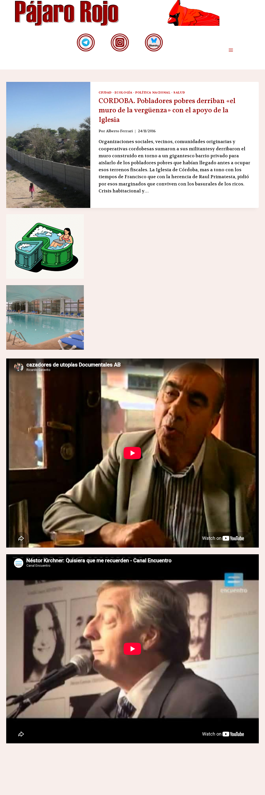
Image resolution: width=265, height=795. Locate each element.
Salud (179, 92)
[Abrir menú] (230, 50)
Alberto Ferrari (119, 131)
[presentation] (48, 145)
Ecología (123, 92)
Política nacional (152, 92)
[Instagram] (120, 42)
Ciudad (105, 92)
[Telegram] (86, 42)
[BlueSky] (154, 42)
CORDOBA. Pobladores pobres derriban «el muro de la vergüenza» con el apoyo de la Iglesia (167, 110)
